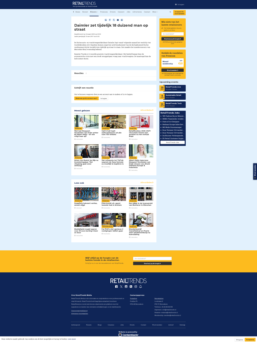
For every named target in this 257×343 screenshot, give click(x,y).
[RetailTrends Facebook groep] (116, 287)
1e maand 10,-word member (179, 13)
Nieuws (88, 325)
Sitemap (182, 325)
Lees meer (72, 339)
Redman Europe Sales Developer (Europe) (173, 124)
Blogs (100, 325)
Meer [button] (154, 12)
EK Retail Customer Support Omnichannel (173, 138)
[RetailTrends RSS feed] (131, 287)
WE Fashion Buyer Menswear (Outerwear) (173, 116)
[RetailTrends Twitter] (121, 287)
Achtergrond (75, 325)
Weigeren (239, 340)
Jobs (128, 12)
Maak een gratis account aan (86, 98)
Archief (170, 325)
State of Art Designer (170, 122)
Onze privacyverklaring (79, 311)
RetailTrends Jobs (172, 142)
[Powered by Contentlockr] (128, 335)
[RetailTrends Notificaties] (140, 287)
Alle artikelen (146, 110)
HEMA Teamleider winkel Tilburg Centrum (173, 119)
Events (113, 12)
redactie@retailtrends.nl (169, 312)
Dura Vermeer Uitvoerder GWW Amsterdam (173, 130)
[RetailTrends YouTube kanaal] (126, 287)
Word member (172, 70)
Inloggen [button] (180, 4)
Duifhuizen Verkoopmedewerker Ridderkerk (173, 136)
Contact (147, 12)
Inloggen (103, 98)
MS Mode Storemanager (172, 127)
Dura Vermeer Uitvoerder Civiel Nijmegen (173, 133)
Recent (85, 12)
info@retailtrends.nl (169, 310)
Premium (104, 12)
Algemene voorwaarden (79, 313)
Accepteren (250, 340)
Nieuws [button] (93, 12)
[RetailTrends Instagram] (136, 287)
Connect (121, 12)
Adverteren (137, 12)
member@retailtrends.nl (172, 315)
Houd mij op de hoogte (172, 39)
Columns (111, 325)
